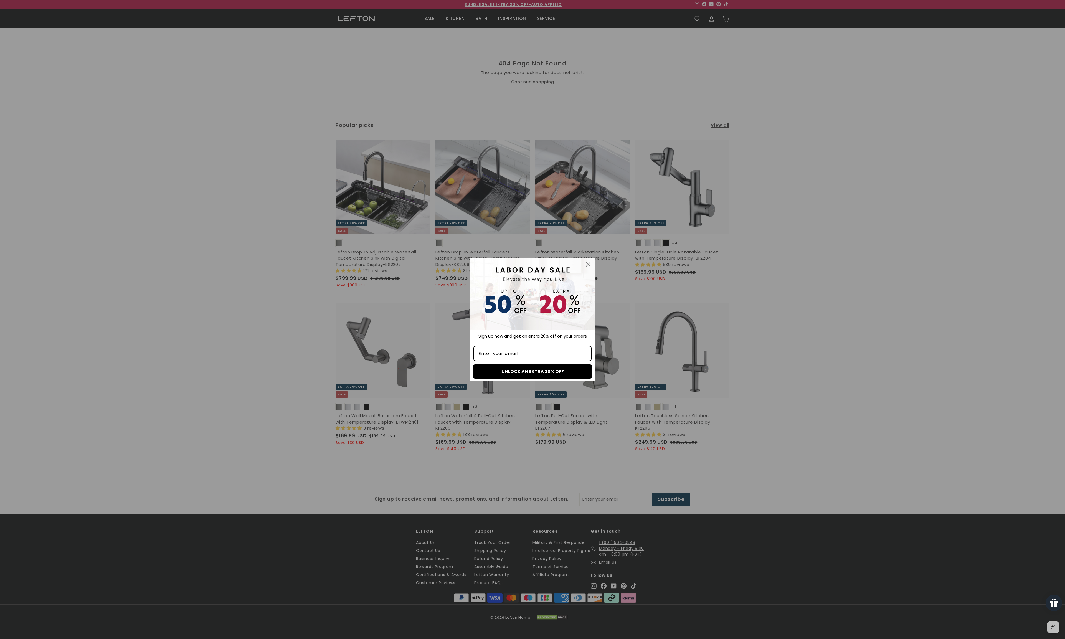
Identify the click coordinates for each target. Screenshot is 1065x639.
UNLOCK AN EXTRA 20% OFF (532, 371)
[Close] (588, 264)
